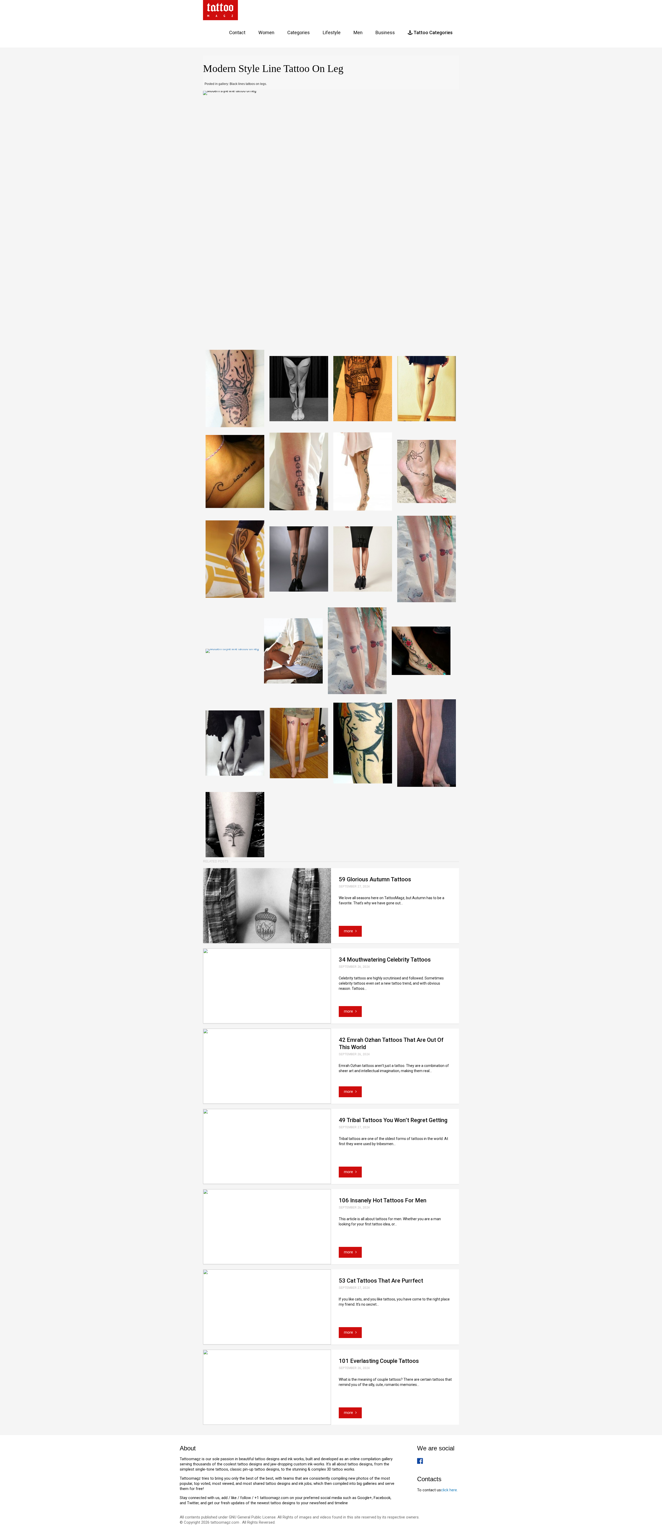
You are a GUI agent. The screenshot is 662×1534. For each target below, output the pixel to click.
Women (266, 32)
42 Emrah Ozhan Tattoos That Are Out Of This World (391, 1043)
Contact (237, 32)
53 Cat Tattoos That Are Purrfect (381, 1280)
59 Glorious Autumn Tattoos (375, 879)
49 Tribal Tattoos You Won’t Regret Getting (393, 1120)
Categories (298, 32)
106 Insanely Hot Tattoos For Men (382, 1200)
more (349, 931)
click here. (449, 1490)
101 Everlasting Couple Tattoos (379, 1361)
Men (358, 32)
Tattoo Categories (432, 32)
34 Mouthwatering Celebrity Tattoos (385, 959)
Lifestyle (332, 32)
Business (385, 32)
